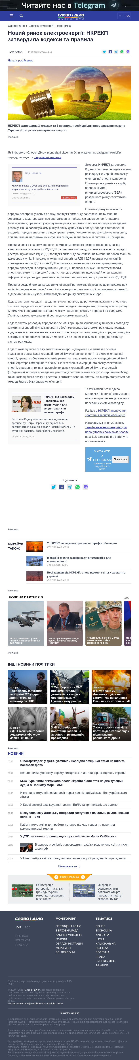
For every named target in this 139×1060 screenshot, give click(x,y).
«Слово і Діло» (32, 989)
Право (100, 956)
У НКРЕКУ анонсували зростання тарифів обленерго (82, 545)
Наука (100, 939)
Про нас (21, 935)
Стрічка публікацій (41, 25)
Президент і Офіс (68, 926)
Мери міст (63, 947)
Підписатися (120, 459)
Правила (21, 944)
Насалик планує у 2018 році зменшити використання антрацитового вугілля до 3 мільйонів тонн (40, 187)
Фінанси (102, 965)
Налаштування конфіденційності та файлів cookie (35, 1003)
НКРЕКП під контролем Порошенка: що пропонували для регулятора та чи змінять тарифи (58, 404)
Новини (16, 753)
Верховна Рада (67, 930)
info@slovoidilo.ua (69, 1013)
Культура (102, 934)
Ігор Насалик (33, 173)
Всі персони (65, 952)
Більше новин (67, 866)
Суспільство (105, 960)
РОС (127, 16)
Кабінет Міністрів (69, 934)
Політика (102, 952)
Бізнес (101, 926)
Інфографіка (69, 877)
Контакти (22, 940)
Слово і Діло (16, 25)
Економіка (64, 25)
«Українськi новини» (47, 157)
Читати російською (20, 60)
